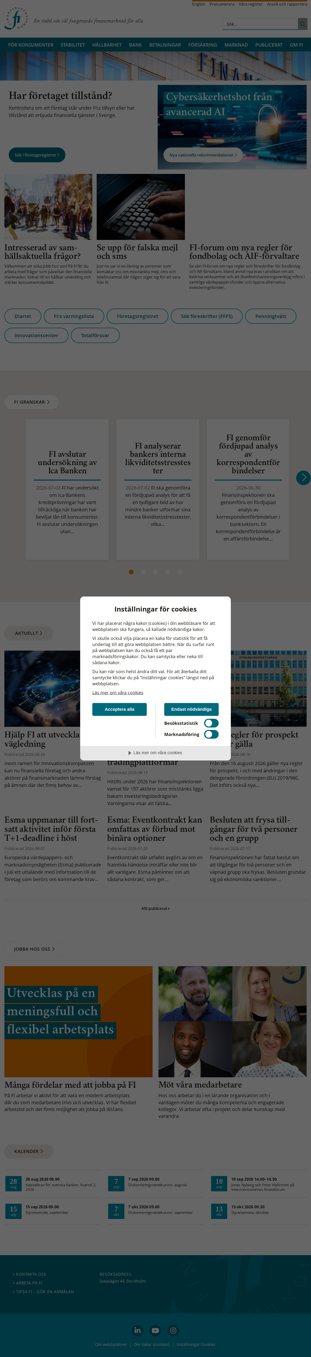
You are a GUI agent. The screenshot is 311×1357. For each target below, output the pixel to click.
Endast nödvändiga (191, 709)
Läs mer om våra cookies (117, 692)
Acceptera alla (119, 709)
